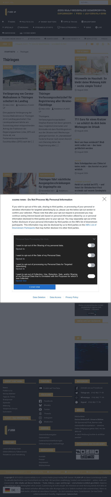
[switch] (91, 245)
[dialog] (55, 248)
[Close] (105, 200)
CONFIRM (34, 287)
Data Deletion (39, 297)
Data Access (55, 297)
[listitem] (55, 239)
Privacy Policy (72, 297)
